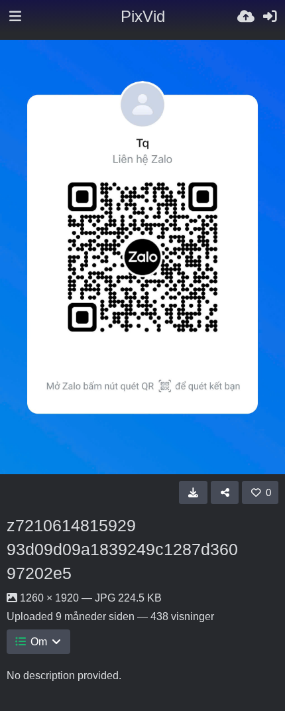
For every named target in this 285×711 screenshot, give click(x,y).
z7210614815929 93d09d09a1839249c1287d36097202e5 (122, 549)
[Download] (193, 492)
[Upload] (246, 16)
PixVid (143, 16)
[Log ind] (269, 16)
